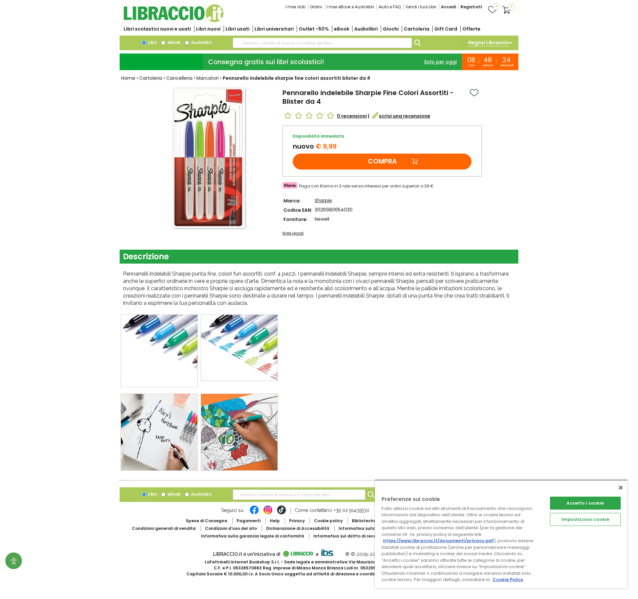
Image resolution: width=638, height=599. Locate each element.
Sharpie (323, 200)
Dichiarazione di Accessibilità (297, 528)
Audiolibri (366, 29)
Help (275, 521)
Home (128, 78)
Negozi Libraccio (488, 42)
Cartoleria (416, 29)
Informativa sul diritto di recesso (348, 536)
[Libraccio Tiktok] (281, 513)
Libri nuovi (208, 29)
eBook (341, 29)
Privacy (297, 521)
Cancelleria (179, 78)
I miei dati (295, 7)
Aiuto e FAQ (389, 7)
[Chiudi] (621, 488)
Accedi (448, 7)
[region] (501, 534)
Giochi (391, 29)
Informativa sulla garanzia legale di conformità (252, 536)
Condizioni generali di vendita (164, 528)
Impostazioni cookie (585, 519)
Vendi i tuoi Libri (420, 7)
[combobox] (322, 43)
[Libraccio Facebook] (254, 513)
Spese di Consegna (206, 521)
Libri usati (238, 29)
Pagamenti (249, 521)
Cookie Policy (507, 579)
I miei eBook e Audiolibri (350, 7)
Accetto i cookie (585, 503)
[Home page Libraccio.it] (173, 21)
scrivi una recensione (404, 116)
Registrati (471, 7)
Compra (382, 161)
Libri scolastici (157, 29)
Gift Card (445, 29)
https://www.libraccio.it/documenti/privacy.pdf (438, 541)
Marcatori (207, 78)
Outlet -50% (314, 29)
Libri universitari (274, 29)
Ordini (316, 7)
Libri (152, 42)
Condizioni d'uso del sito (231, 528)
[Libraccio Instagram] (267, 513)
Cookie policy (328, 521)
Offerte (471, 29)
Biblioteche (364, 521)
